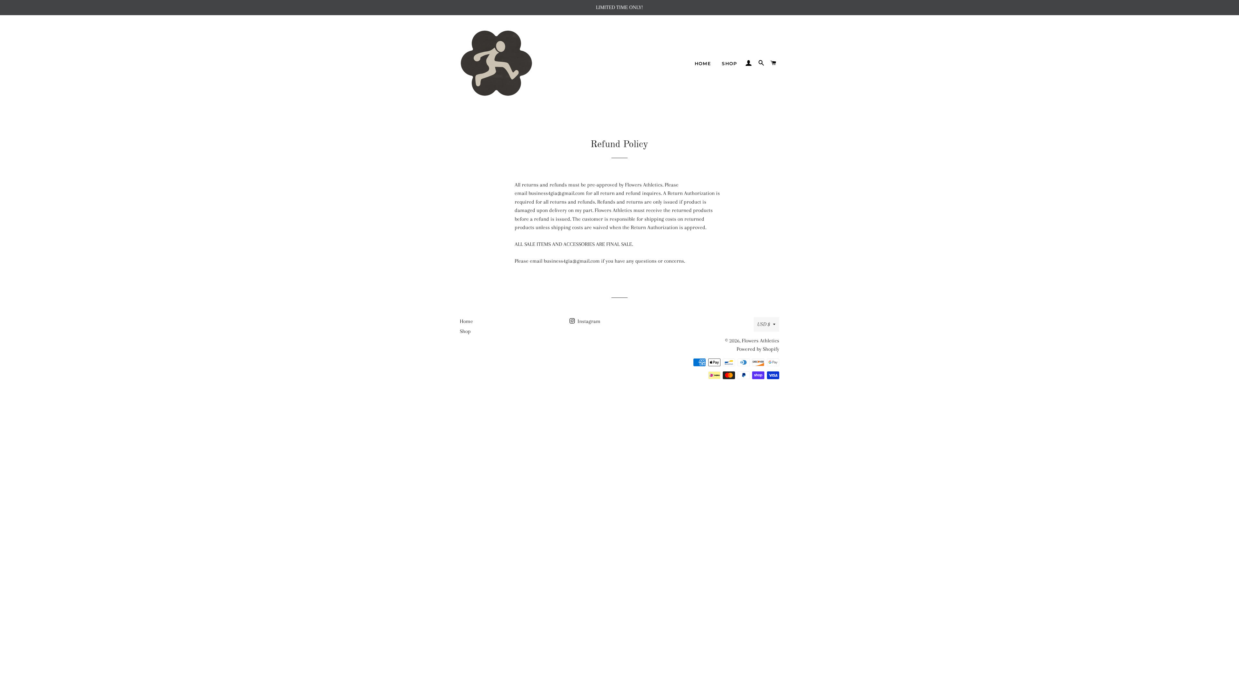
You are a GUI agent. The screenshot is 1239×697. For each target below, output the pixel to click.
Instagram (588, 321)
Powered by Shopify (758, 349)
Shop (729, 63)
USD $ (763, 324)
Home (703, 63)
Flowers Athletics (760, 341)
